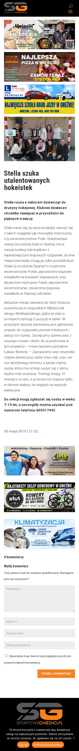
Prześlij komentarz (56, 673)
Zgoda (23, 744)
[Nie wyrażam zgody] (74, 738)
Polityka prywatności (48, 744)
